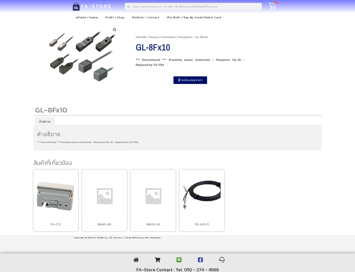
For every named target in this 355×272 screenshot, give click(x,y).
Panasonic (185, 37)
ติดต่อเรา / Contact (146, 17)
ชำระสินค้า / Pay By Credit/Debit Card (194, 17)
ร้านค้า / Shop (115, 17)
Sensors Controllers (162, 37)
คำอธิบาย (44, 121)
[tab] (44, 121)
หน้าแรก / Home (87, 17)
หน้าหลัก (141, 37)
